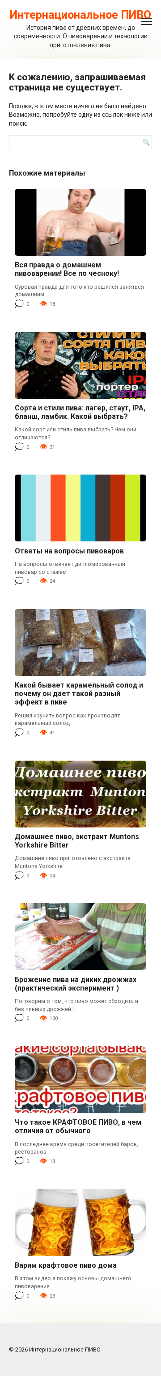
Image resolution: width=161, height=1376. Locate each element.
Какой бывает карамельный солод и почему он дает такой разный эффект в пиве (79, 693)
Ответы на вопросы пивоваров (69, 551)
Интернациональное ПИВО (80, 14)
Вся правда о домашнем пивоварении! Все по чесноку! (67, 269)
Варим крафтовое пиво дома (66, 1265)
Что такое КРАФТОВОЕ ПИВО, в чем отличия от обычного (78, 1126)
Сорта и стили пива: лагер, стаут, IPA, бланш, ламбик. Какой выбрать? (80, 412)
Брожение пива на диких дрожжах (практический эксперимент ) (75, 983)
